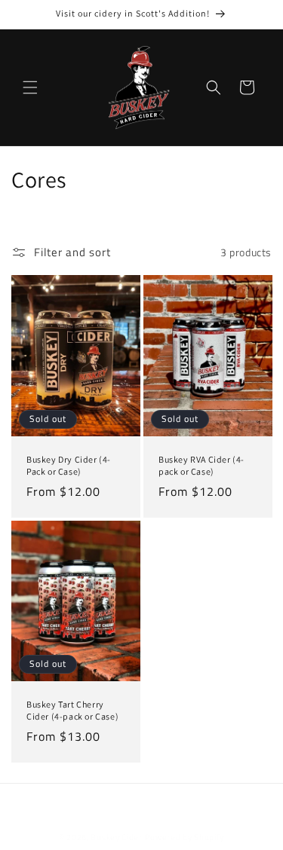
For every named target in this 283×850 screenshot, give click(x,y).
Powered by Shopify (185, 837)
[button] (30, 87)
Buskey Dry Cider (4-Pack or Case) (68, 465)
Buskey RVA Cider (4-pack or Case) (201, 465)
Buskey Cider (116, 837)
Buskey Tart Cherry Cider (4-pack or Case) (72, 710)
